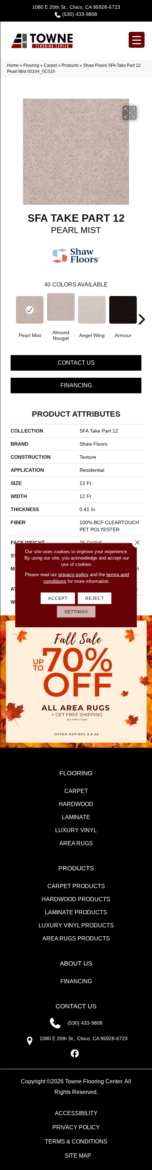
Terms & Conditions (76, 1142)
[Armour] (123, 309)
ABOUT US (76, 963)
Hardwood (76, 804)
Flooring (31, 65)
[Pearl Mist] (29, 309)
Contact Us (76, 363)
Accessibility (76, 1113)
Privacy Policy (76, 1127)
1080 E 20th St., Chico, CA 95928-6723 (76, 7)
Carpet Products (76, 886)
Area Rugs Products (76, 939)
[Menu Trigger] (137, 40)
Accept (58, 598)
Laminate (76, 817)
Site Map (78, 1156)
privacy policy (73, 574)
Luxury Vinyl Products (76, 925)
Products (70, 65)
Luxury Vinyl (76, 830)
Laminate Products (76, 912)
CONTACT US (76, 1006)
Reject (94, 598)
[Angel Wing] (91, 309)
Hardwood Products (76, 899)
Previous (10, 308)
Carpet (50, 65)
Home (13, 65)
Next (141, 308)
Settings (76, 611)
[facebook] (75, 1053)
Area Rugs (76, 843)
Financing (76, 385)
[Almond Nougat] (60, 307)
